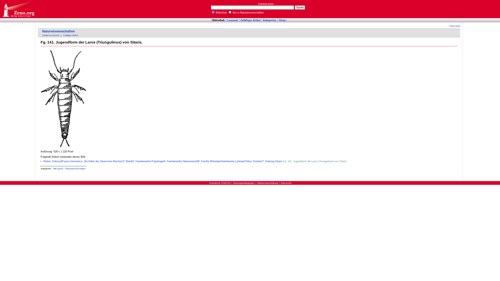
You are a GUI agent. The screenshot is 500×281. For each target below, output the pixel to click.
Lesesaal (232, 20)
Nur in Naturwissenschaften (248, 12)
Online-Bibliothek (18, 9)
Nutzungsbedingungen (243, 183)
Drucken (455, 26)
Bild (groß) (58, 168)
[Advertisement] (482, 9)
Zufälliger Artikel (250, 20)
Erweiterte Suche (266, 4)
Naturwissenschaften (58, 31)
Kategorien (269, 20)
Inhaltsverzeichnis (51, 35)
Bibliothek (221, 12)
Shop (282, 20)
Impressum (286, 183)
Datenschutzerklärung (267, 183)
